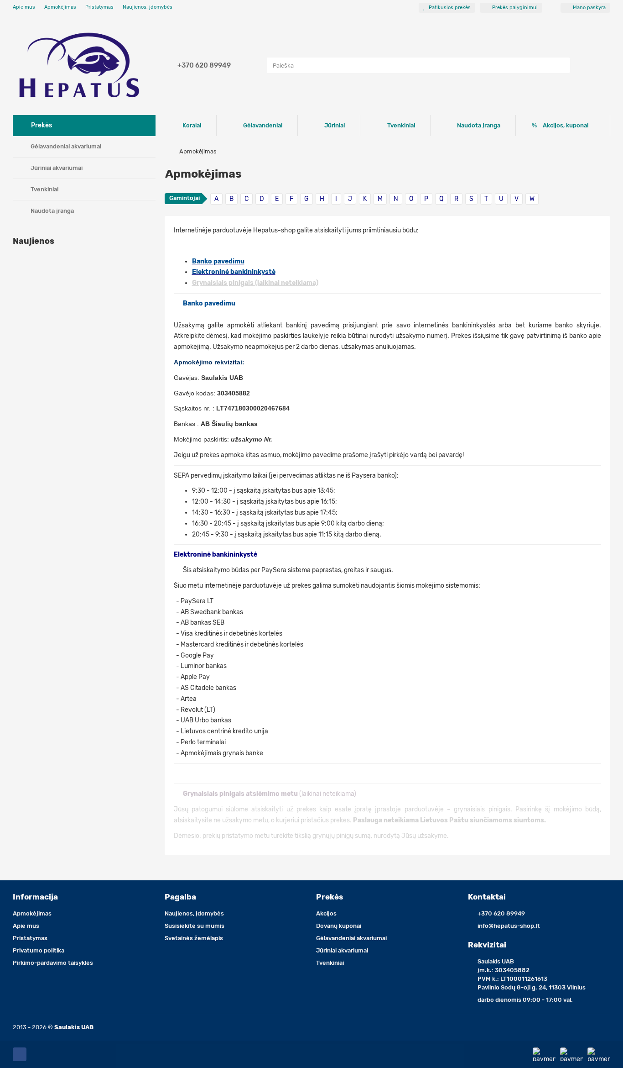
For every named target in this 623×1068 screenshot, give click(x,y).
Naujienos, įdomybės (147, 7)
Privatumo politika (38, 950)
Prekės (329, 896)
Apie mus (24, 7)
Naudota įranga (52, 210)
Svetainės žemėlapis (194, 938)
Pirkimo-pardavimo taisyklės (53, 962)
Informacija (35, 896)
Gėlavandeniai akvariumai (66, 146)
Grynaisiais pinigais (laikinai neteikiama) (255, 283)
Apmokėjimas (60, 7)
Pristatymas (99, 7)
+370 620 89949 (204, 65)
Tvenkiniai (44, 189)
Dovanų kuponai (338, 925)
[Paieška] (560, 65)
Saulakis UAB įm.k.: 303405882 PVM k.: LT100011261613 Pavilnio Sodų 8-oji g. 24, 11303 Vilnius (532, 974)
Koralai (191, 125)
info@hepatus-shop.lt (509, 925)
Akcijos (326, 913)
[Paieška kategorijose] (258, 65)
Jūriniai (334, 125)
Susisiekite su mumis (194, 925)
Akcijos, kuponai (565, 125)
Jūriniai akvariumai (57, 167)
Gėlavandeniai (262, 125)
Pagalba (180, 896)
